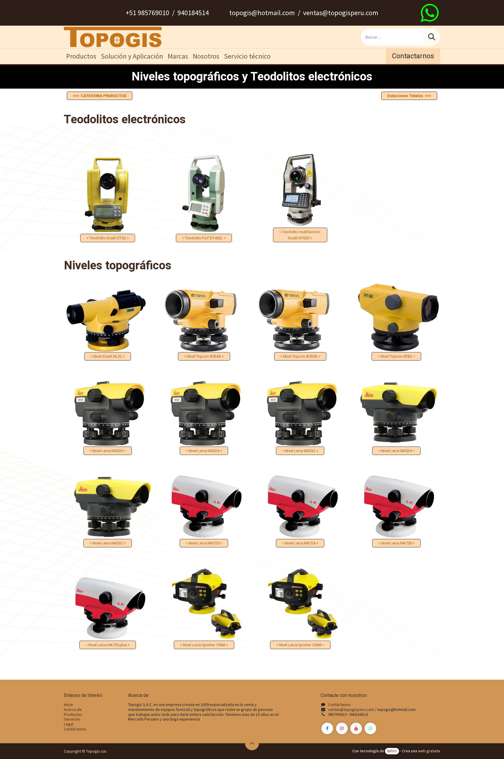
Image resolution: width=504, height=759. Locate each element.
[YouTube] (356, 728)
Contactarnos (413, 56)
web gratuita (429, 750)
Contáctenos (75, 729)
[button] (252, 743)
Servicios (72, 719)
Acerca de (73, 709)
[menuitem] (81, 56)
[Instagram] (342, 728)
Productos (73, 714)
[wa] (429, 12)
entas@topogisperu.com (352, 709)
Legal (68, 724)
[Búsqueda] (431, 37)
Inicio (68, 704)
